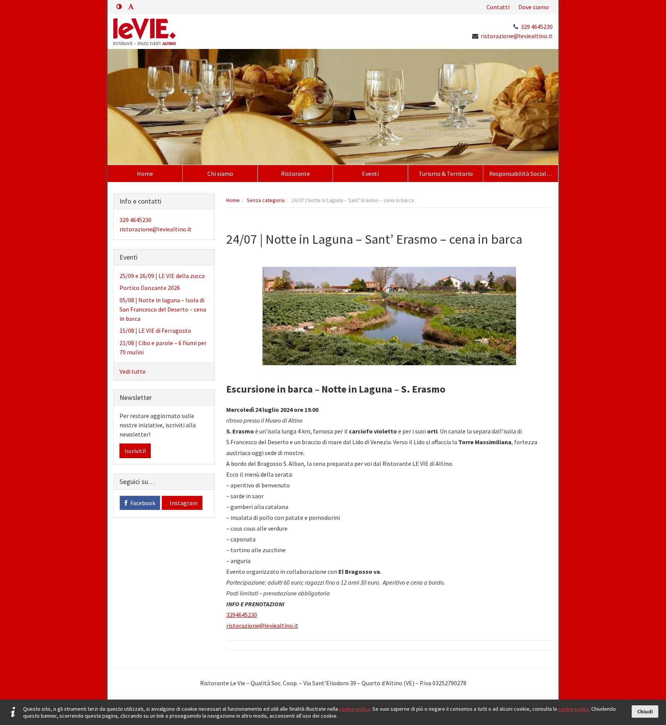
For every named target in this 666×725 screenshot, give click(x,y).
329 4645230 (537, 26)
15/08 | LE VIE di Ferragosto (155, 330)
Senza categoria (265, 200)
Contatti (498, 7)
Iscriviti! (135, 451)
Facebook (142, 503)
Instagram (183, 503)
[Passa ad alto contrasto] (119, 6)
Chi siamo (220, 173)
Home (145, 173)
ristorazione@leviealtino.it (517, 36)
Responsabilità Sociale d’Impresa (523, 173)
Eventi (370, 173)
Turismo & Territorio (446, 173)
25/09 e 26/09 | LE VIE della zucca (162, 276)
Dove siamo (533, 7)
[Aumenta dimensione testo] (131, 6)
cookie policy (354, 708)
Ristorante (295, 173)
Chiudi (645, 711)
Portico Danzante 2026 (149, 288)
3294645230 (241, 615)
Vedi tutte (132, 371)
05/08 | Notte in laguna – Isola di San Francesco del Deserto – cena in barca (162, 309)
